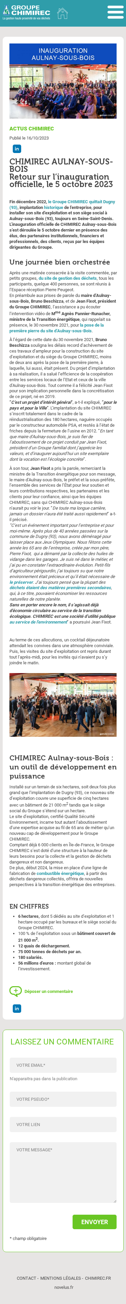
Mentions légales (60, 1278)
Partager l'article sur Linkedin (17, 149)
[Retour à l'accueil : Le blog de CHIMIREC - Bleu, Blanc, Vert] (62, 13)
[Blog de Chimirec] (26, 13)
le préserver (21, 582)
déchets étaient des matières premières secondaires (60, 587)
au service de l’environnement (38, 622)
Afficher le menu (116, 12)
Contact (26, 1278)
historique (53, 207)
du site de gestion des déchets (68, 278)
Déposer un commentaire (49, 991)
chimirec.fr (98, 1278)
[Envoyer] (63, 1218)
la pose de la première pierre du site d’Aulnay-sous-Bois (56, 328)
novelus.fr (63, 1287)
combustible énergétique (60, 873)
